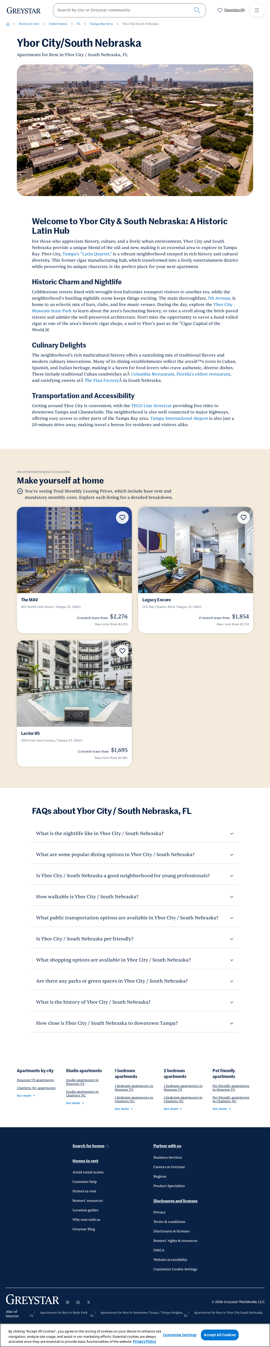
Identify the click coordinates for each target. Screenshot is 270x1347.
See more (24, 1095)
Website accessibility (170, 1260)
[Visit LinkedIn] (78, 1302)
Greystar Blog (84, 1229)
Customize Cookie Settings (175, 1269)
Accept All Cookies (219, 1334)
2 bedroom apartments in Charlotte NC (183, 1099)
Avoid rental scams (88, 1172)
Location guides (85, 1210)
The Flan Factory (102, 380)
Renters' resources (88, 1201)
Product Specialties (169, 1186)
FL (78, 24)
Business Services (167, 1157)
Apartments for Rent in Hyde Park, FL (59, 1314)
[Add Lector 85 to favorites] (122, 651)
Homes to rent (29, 24)
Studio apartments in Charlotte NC (82, 1093)
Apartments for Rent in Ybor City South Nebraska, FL (223, 1314)
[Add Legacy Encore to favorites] (243, 517)
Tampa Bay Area (101, 24)
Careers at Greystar (169, 1167)
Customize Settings (179, 1334)
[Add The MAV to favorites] (122, 517)
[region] (135, 1335)
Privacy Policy (144, 1341)
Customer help (85, 1182)
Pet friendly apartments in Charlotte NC (231, 1099)
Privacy (159, 1212)
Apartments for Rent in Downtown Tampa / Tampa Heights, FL (136, 1314)
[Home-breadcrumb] (7, 24)
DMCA (158, 1250)
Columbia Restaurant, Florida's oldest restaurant (180, 374)
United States (58, 24)
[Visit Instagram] (67, 1302)
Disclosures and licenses (175, 1201)
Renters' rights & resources (175, 1241)
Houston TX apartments (35, 1080)
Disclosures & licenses (171, 1231)
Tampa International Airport (179, 418)
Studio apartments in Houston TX (82, 1082)
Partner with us (167, 1146)
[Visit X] (88, 1302)
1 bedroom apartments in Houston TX (134, 1088)
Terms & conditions (169, 1222)
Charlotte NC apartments (36, 1088)
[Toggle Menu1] (257, 10)
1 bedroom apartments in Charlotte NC (134, 1099)
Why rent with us (86, 1220)
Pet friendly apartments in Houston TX (231, 1088)
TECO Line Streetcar (151, 405)
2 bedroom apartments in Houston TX (183, 1088)
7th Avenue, (219, 298)
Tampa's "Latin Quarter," (87, 254)
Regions (159, 1176)
